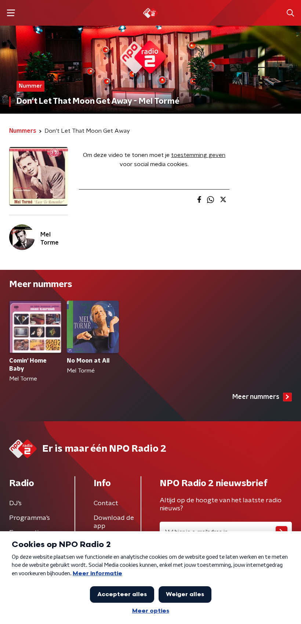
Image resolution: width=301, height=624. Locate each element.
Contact (106, 503)
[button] (11, 13)
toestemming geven (198, 155)
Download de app (114, 522)
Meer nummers (255, 397)
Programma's (29, 518)
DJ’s (15, 503)
